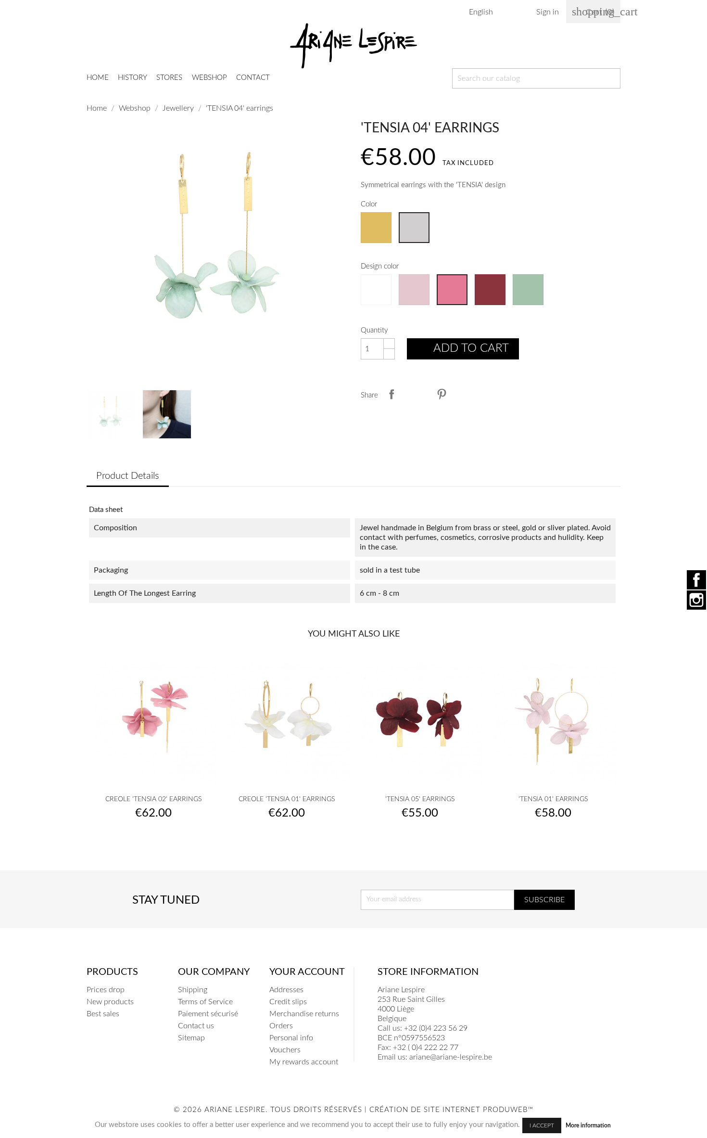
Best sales (103, 1014)
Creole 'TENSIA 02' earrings (153, 799)
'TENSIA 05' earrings (419, 799)
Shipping (192, 990)
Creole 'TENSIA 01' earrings (287, 799)
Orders (281, 1026)
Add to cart (463, 350)
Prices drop (106, 990)
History (132, 77)
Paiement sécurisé (208, 1014)
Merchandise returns (304, 1014)
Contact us (196, 1026)
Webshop (209, 77)
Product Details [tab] (127, 476)
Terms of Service (205, 1002)
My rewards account (303, 1062)
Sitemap (191, 1038)
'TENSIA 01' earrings (553, 799)
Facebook (696, 579)
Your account (307, 972)
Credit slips (288, 1002)
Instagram (696, 600)
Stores (169, 77)
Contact (253, 77)
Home (98, 77)
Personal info (291, 1038)
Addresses (286, 990)
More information (588, 1125)
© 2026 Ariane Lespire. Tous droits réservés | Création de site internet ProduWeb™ (353, 1109)
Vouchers (285, 1050)
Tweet (416, 394)
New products (110, 1002)
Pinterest (441, 394)
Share (391, 394)
